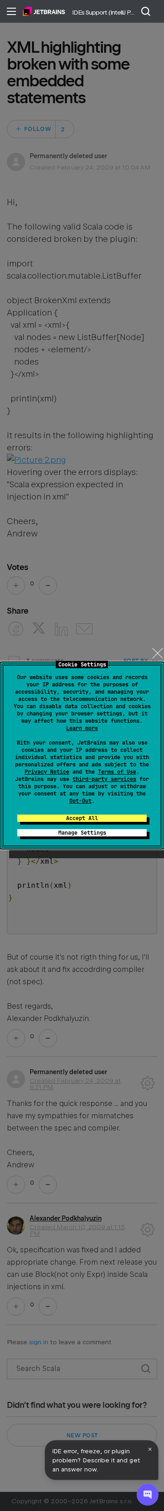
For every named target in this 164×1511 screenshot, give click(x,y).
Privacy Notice (47, 772)
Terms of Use (117, 772)
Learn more (82, 728)
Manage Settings (82, 832)
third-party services (104, 779)
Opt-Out (80, 801)
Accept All (82, 818)
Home (44, 11)
